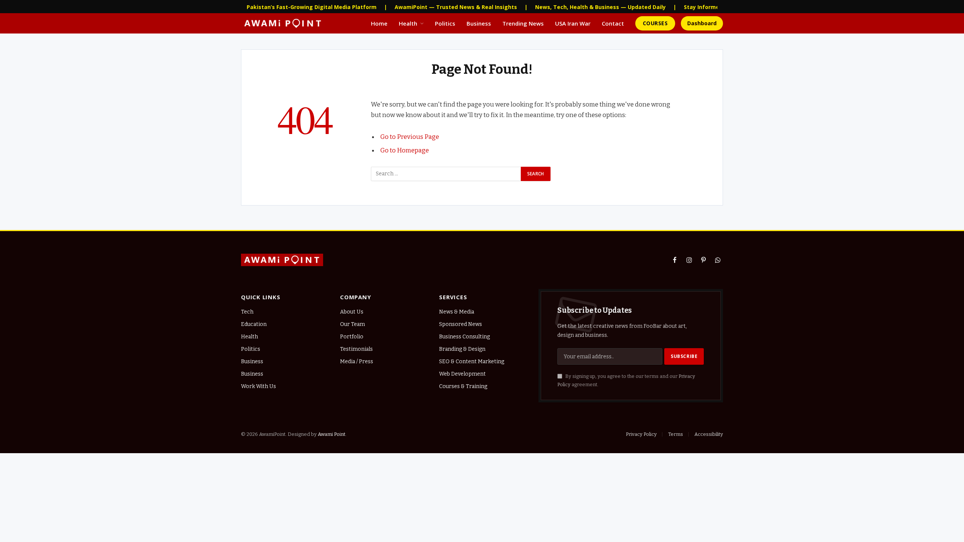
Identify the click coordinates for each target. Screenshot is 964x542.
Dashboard (702, 23)
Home (379, 23)
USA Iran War (572, 23)
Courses (655, 23)
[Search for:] (446, 174)
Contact (613, 23)
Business (479, 23)
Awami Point (331, 434)
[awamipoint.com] (283, 23)
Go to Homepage (404, 150)
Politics (445, 23)
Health (408, 23)
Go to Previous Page (409, 136)
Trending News (523, 23)
